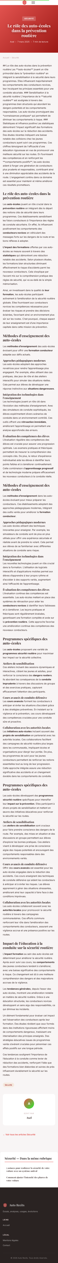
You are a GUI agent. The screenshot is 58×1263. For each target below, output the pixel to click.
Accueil (6, 57)
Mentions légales (10, 1240)
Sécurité (29, 19)
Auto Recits (16, 1205)
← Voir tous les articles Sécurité (19, 1134)
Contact (6, 1245)
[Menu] (33, 2)
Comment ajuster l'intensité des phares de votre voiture (27, 1179)
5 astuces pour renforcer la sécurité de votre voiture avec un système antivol (28, 1169)
